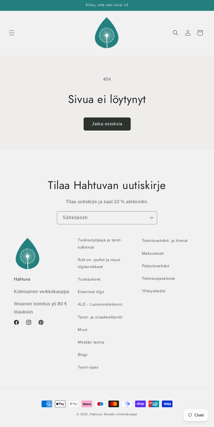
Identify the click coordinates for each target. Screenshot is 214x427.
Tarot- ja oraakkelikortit (100, 317)
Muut (82, 329)
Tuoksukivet (89, 279)
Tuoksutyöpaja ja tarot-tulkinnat (100, 243)
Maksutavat (153, 253)
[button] (12, 33)
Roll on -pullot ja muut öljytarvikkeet (99, 263)
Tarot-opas (88, 367)
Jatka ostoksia (107, 123)
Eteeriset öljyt (91, 291)
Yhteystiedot (154, 291)
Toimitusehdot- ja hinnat (165, 240)
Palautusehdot (155, 266)
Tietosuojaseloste (158, 278)
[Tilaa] (151, 217)
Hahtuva (96, 414)
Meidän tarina (91, 342)
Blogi (82, 354)
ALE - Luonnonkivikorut (100, 304)
